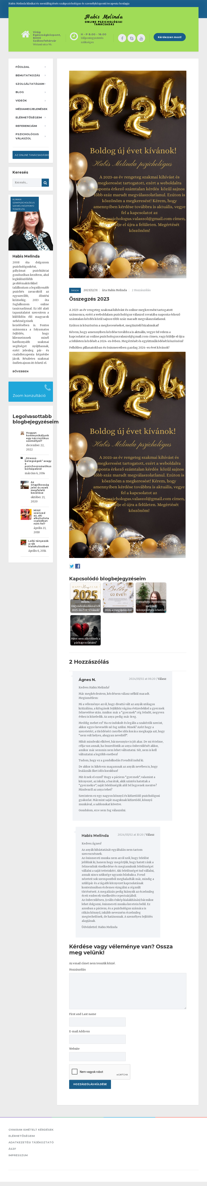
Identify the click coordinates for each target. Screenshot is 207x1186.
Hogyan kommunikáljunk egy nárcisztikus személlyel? (37, 436)
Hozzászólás (77, 969)
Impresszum (18, 1155)
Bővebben (21, 371)
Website (74, 1048)
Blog (20, 92)
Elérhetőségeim (29, 117)
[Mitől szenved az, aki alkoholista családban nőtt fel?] (27, 519)
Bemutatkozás (28, 75)
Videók (21, 100)
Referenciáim (26, 125)
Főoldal (23, 66)
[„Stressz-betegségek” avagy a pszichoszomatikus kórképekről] (23, 462)
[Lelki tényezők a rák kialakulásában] (24, 547)
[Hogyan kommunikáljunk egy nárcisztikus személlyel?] (23, 437)
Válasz (162, 679)
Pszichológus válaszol (27, 136)
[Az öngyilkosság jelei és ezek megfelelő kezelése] (26, 489)
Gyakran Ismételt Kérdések (31, 1129)
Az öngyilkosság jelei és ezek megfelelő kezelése (40, 487)
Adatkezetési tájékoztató (31, 1142)
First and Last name (82, 1014)
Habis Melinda (95, 835)
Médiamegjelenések (32, 109)
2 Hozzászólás (141, 290)
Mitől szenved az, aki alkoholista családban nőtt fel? (41, 517)
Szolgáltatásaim (30, 83)
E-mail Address (79, 1031)
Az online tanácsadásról (32, 154)
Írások (75, 290)
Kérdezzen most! (170, 37)
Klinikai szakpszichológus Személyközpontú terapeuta (24, 204)
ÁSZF (12, 1148)
